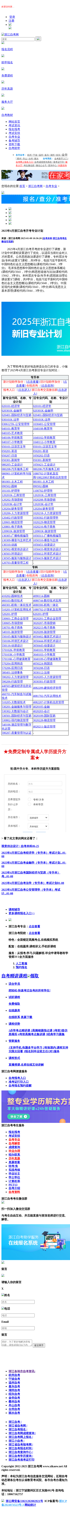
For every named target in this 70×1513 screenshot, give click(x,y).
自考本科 (47, 238)
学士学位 (14, 1177)
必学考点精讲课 (19, 1030)
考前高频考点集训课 (31, 1034)
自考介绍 (14, 1188)
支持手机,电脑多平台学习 (25, 1047)
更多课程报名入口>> (22, 913)
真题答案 (14, 1162)
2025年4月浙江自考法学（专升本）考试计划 (32, 883)
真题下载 (26, 1017)
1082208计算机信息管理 (52, 477)
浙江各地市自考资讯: (22, 1371)
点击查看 (34, 926)
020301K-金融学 (43, 410)
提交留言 (39, 1345)
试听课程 (14, 997)
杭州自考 (14, 1375)
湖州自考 (14, 1390)
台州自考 (14, 1409)
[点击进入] (24, 389)
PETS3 (13, 1184)
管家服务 (14, 1040)
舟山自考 (14, 1405)
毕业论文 (14, 1173)
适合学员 (14, 983)
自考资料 (14, 1191)
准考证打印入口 (19, 1081)
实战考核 (14, 1169)
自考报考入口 (17, 1077)
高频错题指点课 (41, 1030)
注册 (11, 20)
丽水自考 (14, 1412)
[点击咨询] (47, 385)
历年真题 (14, 1158)
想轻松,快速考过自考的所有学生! (29, 990)
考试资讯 (14, 125)
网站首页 (14, 121)
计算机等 (14, 1181)
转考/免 (13, 1166)
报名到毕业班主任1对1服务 (42, 1051)
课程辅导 (14, 909)
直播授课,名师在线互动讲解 (26, 1064)
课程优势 (14, 1023)
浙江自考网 (35, 186)
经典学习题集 (55, 1034)
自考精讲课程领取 (20, 975)
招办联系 (14, 1154)
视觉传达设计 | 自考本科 (20, 846)
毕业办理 (14, 1150)
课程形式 (14, 1057)
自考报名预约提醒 (20, 1085)
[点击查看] (32, 381)
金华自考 (14, 1397)
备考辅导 (14, 140)
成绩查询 (14, 1147)
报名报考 (14, 129)
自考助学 (14, 148)
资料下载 (14, 144)
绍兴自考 (14, 1393)
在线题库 (14, 1010)
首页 (22, 186)
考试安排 (14, 132)
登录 (12, 16)
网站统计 (30, 1504)
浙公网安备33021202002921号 (24, 1501)
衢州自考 (14, 1401)
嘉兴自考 (14, 1386)
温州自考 (14, 1382)
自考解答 (14, 1143)
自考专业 (14, 136)
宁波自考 (14, 1378)
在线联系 (14, 1017)
